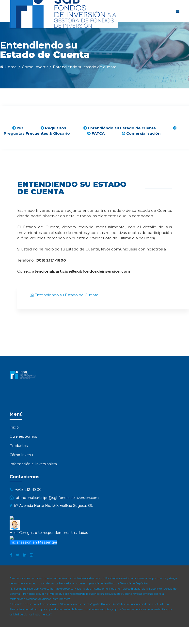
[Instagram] (31, 555)
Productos (19, 446)
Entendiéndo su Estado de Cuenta (121, 128)
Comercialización (142, 133)
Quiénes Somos (23, 436)
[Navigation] (177, 11)
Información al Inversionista (33, 464)
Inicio (14, 427)
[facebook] (11, 555)
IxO (19, 128)
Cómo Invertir (21, 455)
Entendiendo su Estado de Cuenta (65, 295)
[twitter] (17, 555)
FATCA (98, 133)
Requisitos (55, 128)
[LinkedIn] (24, 555)
